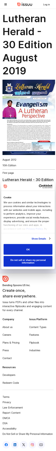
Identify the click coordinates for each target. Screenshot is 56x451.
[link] (46, 4)
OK (28, 249)
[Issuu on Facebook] (6, 444)
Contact (7, 358)
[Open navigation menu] (5, 4)
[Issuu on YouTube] (41, 444)
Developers (8, 374)
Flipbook (34, 342)
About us (7, 327)
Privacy (6, 402)
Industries (34, 350)
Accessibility (9, 428)
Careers (6, 334)
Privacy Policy (34, 228)
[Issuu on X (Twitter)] (23, 444)
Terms (5, 396)
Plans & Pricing (10, 342)
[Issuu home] (24, 4)
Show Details (39, 238)
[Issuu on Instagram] (32, 444)
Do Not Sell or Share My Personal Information (27, 434)
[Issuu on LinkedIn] (15, 444)
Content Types (37, 327)
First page (8, 172)
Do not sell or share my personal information (28, 261)
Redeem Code (10, 382)
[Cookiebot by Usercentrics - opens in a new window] (39, 186)
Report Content (11, 412)
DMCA (6, 418)
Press (5, 350)
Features (34, 334)
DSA (4, 423)
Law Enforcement (12, 407)
